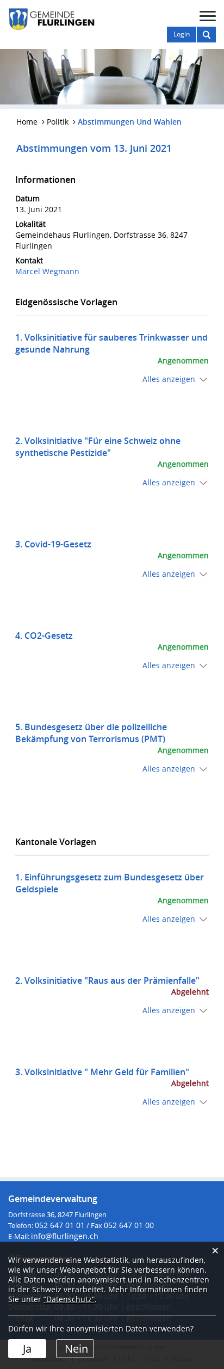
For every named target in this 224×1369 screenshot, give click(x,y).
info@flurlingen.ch (64, 1236)
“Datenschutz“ (69, 1299)
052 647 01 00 (129, 1225)
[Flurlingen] (51, 18)
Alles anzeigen (168, 379)
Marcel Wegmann (47, 271)
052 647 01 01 (60, 1225)
